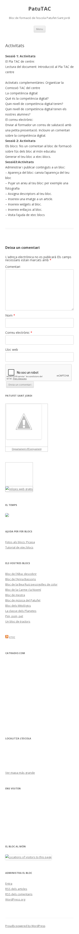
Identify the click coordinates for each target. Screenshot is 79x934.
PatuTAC (39, 8)
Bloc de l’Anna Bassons (20, 579)
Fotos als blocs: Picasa (20, 542)
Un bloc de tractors (17, 621)
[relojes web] (16, 483)
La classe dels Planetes (20, 611)
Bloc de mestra (15, 595)
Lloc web (11, 349)
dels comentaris (18, 894)
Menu (39, 29)
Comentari (12, 267)
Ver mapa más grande (20, 773)
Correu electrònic (18, 332)
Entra (8, 884)
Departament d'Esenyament (26, 449)
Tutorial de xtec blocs (19, 547)
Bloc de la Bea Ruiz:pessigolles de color (31, 584)
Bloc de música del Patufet (22, 600)
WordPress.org (15, 899)
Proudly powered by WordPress (25, 926)
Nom (10, 315)
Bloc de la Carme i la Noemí (23, 590)
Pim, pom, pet (14, 616)
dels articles (16, 889)
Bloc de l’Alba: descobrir (21, 574)
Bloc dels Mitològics (18, 606)
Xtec (12, 637)
